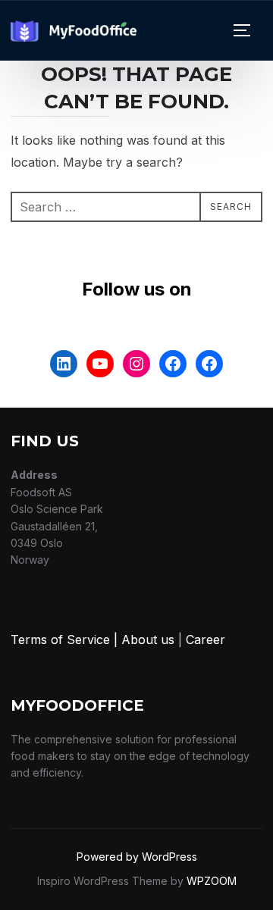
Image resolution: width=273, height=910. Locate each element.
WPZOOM (212, 880)
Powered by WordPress (137, 856)
